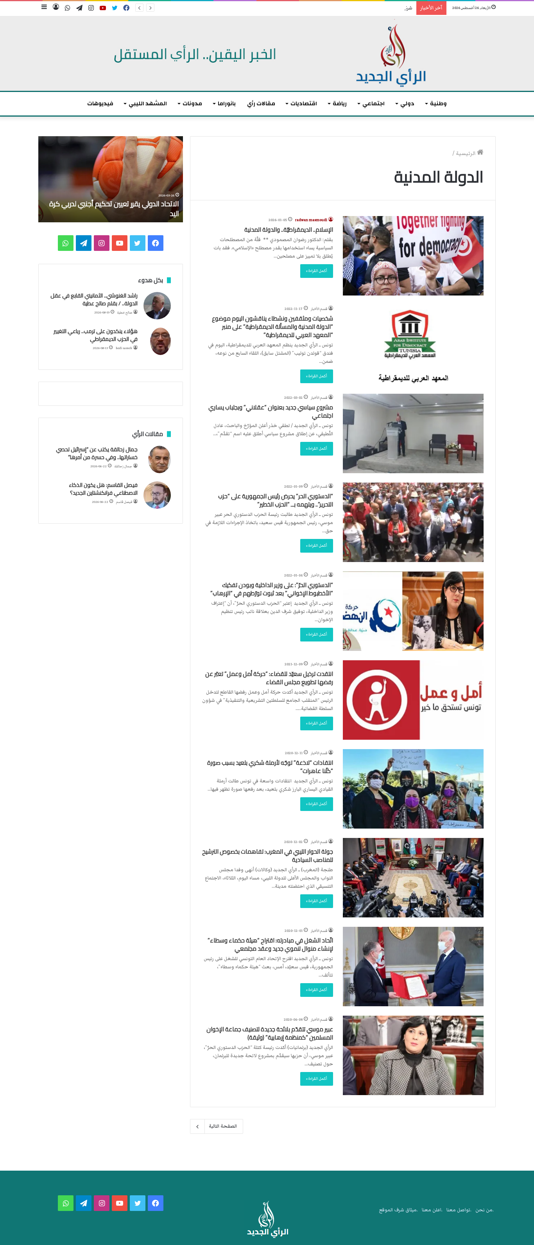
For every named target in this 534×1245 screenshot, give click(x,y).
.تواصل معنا (458, 1210)
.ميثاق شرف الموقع (398, 1210)
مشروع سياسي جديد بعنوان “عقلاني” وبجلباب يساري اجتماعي (270, 411)
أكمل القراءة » (316, 271)
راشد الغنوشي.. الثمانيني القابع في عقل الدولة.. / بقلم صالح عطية (94, 299)
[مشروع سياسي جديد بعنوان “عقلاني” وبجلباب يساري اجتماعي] (413, 433)
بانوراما (227, 103)
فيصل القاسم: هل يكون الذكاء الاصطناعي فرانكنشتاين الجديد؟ (103, 489)
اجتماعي (373, 103)
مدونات (192, 103)
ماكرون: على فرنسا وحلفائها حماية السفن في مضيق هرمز (116, 208)
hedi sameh (124, 348)
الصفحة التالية (223, 1126)
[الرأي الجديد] (267, 53)
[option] (110, 179)
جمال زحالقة (123, 466)
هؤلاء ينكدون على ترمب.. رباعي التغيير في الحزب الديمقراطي (96, 335)
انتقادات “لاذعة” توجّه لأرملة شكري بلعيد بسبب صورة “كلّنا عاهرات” (270, 767)
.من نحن (484, 1210)
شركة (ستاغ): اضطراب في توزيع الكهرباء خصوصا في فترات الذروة (347, 8)
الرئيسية (466, 153)
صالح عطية (124, 312)
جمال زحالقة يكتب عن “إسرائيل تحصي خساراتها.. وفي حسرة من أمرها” (97, 453)
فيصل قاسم (124, 501)
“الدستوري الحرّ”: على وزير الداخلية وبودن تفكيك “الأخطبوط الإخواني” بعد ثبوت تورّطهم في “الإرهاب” (271, 589)
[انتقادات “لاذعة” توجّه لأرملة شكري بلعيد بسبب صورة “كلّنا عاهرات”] (413, 789)
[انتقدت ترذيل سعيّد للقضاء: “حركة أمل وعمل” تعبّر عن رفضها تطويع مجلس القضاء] (413, 700)
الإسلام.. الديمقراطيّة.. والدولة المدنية (288, 229)
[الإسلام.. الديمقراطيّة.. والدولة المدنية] (413, 255)
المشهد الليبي (148, 103)
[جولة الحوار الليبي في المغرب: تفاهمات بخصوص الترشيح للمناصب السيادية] (413, 877)
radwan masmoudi (311, 220)
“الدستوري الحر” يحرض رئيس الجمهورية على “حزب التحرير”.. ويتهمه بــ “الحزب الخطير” (275, 500)
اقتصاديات (303, 103)
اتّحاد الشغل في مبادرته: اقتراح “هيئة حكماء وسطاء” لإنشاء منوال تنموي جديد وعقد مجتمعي (270, 944)
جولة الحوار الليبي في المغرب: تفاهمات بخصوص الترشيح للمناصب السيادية (267, 855)
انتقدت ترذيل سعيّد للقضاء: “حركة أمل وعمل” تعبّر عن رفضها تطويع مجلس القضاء (269, 678)
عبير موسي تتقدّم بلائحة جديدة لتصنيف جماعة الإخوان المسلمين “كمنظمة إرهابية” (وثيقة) (269, 1033)
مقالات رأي (261, 103)
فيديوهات (100, 103)
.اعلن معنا (432, 1210)
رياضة (340, 103)
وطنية (438, 103)
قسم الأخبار (319, 309)
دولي (407, 103)
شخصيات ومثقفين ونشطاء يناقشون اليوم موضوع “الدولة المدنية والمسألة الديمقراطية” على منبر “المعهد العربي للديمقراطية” (272, 327)
